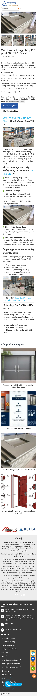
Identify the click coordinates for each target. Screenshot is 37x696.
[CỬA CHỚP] (11, 4)
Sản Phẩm (29, 99)
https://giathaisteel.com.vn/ (11, 660)
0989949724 (17, 684)
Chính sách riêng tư (8, 638)
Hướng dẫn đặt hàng (8, 645)
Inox (3, 678)
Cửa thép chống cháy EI (17, 99)
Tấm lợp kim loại (7, 675)
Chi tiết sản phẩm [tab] (10, 106)
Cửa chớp (11, 97)
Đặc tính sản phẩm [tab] (10, 111)
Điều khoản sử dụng (8, 642)
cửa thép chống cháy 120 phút (15, 101)
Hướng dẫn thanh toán (9, 649)
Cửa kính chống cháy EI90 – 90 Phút (18, 428)
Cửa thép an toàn (21, 97)
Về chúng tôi (6, 652)
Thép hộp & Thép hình (9, 682)
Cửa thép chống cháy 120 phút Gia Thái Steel (18, 470)
